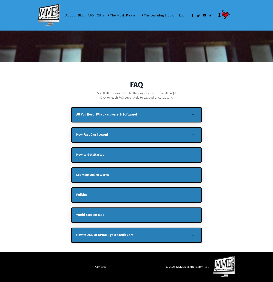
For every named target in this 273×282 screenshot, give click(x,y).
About (70, 15)
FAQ (91, 15)
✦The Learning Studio (157, 15)
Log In (183, 15)
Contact (100, 267)
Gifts (100, 15)
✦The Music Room (121, 15)
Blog (81, 15)
